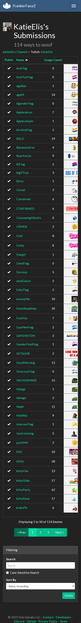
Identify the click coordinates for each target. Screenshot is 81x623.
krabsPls (22, 507)
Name (20, 60)
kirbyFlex (22, 471)
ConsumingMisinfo (28, 218)
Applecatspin (24, 121)
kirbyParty (23, 489)
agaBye (21, 86)
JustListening (25, 433)
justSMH (22, 442)
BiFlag (20, 164)
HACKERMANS (26, 380)
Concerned (23, 199)
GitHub (31, 621)
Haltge (20, 389)
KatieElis (47, 52)
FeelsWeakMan (26, 308)
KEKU (20, 461)
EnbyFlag (22, 289)
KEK (19, 452)
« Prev (21, 532)
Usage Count (53, 60)
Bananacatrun (25, 147)
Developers (63, 617)
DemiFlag (22, 263)
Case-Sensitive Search (24, 572)
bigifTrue (22, 172)
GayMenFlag (24, 327)
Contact (48, 617)
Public (9, 60)
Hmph (20, 406)
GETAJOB (22, 353)
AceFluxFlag (24, 77)
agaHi (20, 94)
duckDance (23, 281)
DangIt (21, 254)
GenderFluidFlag (27, 344)
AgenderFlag (24, 103)
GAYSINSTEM (25, 335)
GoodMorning (25, 362)
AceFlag (21, 68)
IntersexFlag (24, 424)
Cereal (20, 190)
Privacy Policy (47, 621)
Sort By (11, 580)
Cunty (20, 245)
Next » (59, 532)
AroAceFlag (24, 130)
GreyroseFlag (25, 371)
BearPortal (23, 156)
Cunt (19, 236)
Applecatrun (24, 112)
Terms (63, 621)
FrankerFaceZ (24, 6)
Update (68, 595)
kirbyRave (22, 498)
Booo (20, 181)
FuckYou (21, 318)
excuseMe (23, 299)
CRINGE (21, 226)
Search (11, 559)
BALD (20, 138)
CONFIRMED (25, 208)
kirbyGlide (23, 480)
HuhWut (21, 415)
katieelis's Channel (15, 52)
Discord (19, 621)
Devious (21, 272)
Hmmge (21, 398)
